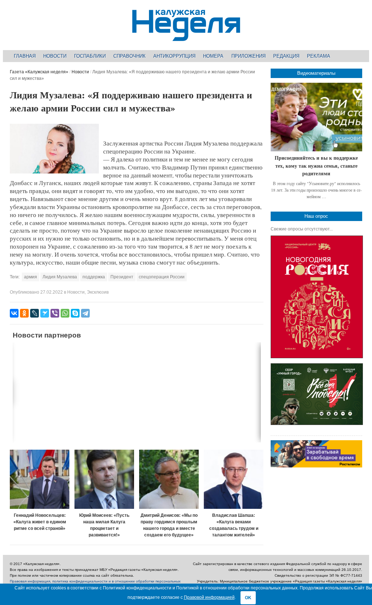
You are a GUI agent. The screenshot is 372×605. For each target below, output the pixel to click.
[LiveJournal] (34, 313)
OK (248, 597)
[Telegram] (85, 313)
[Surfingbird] (44, 313)
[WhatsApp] (65, 313)
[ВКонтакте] (14, 313)
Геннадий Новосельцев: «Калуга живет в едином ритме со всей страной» (39, 522)
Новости (54, 56)
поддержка (93, 276)
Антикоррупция (174, 56)
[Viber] (54, 313)
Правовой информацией (209, 597)
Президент (121, 276)
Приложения (248, 56)
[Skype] (75, 313)
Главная (25, 56)
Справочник (129, 56)
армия (30, 276)
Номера (213, 56)
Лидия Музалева (60, 276)
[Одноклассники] (24, 313)
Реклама (318, 56)
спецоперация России (162, 276)
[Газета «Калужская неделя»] (186, 36)
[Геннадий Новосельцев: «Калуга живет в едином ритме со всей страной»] (39, 479)
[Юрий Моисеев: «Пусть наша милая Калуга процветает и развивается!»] (104, 479)
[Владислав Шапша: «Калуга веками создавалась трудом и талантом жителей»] (233, 479)
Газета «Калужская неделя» (39, 71)
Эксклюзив (98, 292)
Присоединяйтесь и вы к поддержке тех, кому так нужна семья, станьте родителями (316, 165)
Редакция (286, 56)
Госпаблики (90, 56)
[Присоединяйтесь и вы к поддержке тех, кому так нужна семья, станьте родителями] (316, 117)
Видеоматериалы (316, 73)
